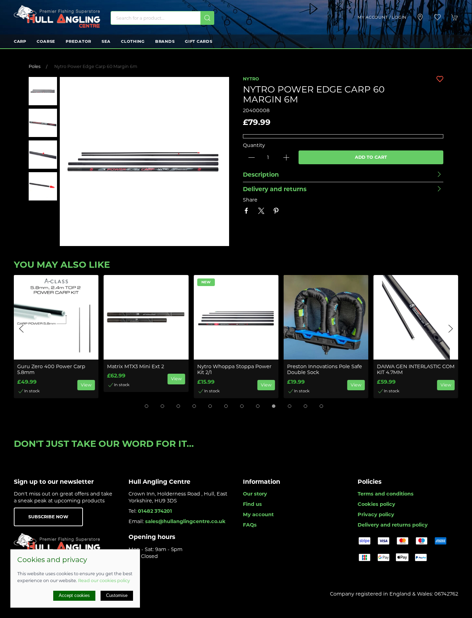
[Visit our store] (420, 17)
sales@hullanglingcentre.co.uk (185, 521)
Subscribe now (48, 516)
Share (250, 200)
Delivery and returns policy (393, 525)
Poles (34, 66)
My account (258, 514)
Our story (255, 494)
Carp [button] (20, 41)
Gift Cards (198, 41)
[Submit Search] (207, 18)
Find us (252, 504)
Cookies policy (376, 504)
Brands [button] (164, 41)
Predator (78, 41)
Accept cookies (74, 595)
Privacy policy (376, 514)
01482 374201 (155, 511)
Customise (117, 595)
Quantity (254, 145)
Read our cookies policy (104, 580)
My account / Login (382, 17)
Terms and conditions (386, 494)
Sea (106, 41)
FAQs (250, 525)
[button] (437, 17)
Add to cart (371, 157)
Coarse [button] (46, 41)
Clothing (133, 41)
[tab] (146, 406)
